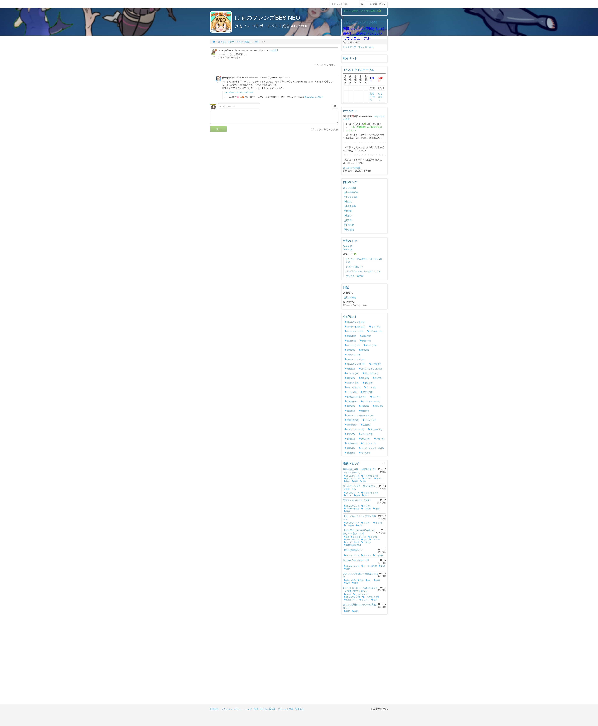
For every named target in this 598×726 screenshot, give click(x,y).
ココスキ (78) (352, 382)
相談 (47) (365, 406)
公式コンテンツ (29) (355, 429)
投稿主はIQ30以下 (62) (356, 396)
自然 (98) (351, 350)
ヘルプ (248, 709)
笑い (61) (376, 396)
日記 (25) (351, 434)
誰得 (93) (365, 350)
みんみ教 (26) (376, 429)
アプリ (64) (368, 392)
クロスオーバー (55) (371, 401)
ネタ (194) (375, 326)
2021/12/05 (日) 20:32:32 (259, 50)
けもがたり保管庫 (352, 167)
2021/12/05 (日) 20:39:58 (268, 77)
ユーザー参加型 (352, 508)
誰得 (348, 511)
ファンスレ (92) (353, 354)
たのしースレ (351, 599)
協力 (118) (351, 340)
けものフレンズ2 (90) (356, 364)
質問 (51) (351, 406)
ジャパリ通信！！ (354, 266)
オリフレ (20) (367, 434)
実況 (348, 611)
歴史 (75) (368, 382)
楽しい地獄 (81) (371, 373)
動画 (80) (351, 378)
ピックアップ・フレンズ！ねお (358, 46)
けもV (348, 594)
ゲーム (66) (352, 392)
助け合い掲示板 (268, 709)
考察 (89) (351, 368)
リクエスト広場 (285, 709)
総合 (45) (379, 406)
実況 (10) (351, 452)
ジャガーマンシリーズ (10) (372, 448)
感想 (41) (365, 410)
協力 (375, 599)
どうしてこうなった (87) (371, 368)
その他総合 (352, 192)
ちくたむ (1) (366, 452)
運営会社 (299, 709)
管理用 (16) (352, 443)
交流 (349, 201)
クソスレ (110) (353, 345)
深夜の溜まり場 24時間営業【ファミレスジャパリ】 (359, 471)
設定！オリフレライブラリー (357, 500)
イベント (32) (370, 420)
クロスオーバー (352, 539)
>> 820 (287, 77)
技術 (383, 566)
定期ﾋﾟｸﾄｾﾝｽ (372, 96)
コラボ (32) (352, 424)
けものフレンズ (352, 475)
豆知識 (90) (376, 364)
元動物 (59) (352, 401)
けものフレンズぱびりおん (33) (360, 415)
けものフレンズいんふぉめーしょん (363, 271)
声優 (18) (380, 438)
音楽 (364, 481)
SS (347, 536)
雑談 (356, 481)
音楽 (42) (351, 410)
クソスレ (368, 478)
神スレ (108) (371, 345)
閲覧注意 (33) (352, 420)
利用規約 (214, 709)
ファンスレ (352, 196)
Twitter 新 (347, 249)
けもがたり (380, 96)
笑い (348, 481)
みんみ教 (351, 206)
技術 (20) (351, 438)
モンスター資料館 (354, 275)
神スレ (379, 478)
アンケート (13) (369, 443)
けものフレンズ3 (353, 478)
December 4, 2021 (313, 97)
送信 (218, 129)
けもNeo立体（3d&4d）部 (356, 560)
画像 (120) (366, 336)
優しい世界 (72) (353, 387)
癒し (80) (365, 378)
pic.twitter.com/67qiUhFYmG (239, 92)
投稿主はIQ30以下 (353, 544)
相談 (377, 508)
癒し (370, 580)
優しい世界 (351, 580)
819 (256, 41)
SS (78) (378, 378)
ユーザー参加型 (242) (356, 326)
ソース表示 (322, 64)
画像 (358, 495)
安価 (349, 220)
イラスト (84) (352, 373)
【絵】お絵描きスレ (353, 549)
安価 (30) (367, 424)
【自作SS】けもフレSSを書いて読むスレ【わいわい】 (359, 532)
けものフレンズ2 (370, 475)
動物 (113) (366, 340)
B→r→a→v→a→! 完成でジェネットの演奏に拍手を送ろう (360, 589)
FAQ (256, 709)
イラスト (367, 522)
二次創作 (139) (375, 331)
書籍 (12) (351, 448)
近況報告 (351, 297)
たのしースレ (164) (355, 331)
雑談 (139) (351, 336)
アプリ (349, 495)
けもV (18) (365, 438)
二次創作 (367, 508)
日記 (361, 580)
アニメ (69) (371, 387)
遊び (349, 215)
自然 (356, 611)
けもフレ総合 (349, 187)
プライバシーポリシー (232, 709)
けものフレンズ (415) (356, 322)
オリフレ (367, 505)
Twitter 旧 (347, 246)
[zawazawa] (222, 4)
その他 (350, 224)
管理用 (350, 229)
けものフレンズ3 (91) (356, 359)
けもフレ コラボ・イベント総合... (234, 41)
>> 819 (273, 50)
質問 (348, 582)
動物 (349, 210)
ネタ (365, 539)
